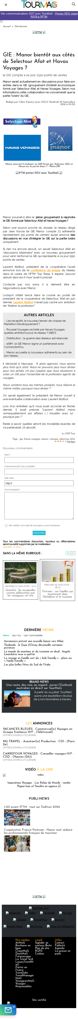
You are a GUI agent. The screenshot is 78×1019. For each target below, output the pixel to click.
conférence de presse (45, 270)
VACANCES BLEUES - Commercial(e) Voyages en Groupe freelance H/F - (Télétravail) (37, 730)
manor (44, 439)
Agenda (59, 948)
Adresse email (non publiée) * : (20, 466)
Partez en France (21, 969)
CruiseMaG (22, 951)
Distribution (21, 26)
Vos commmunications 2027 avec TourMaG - (39, 15)
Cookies (39, 953)
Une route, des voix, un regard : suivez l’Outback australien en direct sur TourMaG (39, 686)
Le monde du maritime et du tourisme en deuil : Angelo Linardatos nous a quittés (37, 653)
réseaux (54, 439)
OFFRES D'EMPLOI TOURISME (19, 735)
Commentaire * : (13, 489)
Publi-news (39, 799)
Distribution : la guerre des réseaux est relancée (37, 338)
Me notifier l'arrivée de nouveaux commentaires (34, 525)
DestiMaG (21, 953)
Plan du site (42, 948)
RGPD (38, 951)
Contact (59, 943)
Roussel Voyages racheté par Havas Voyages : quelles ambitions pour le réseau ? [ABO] (35, 331)
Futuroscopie (23, 956)
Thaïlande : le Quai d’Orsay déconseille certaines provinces (33, 646)
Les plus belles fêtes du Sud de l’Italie (27, 664)
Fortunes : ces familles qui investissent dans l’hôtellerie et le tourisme (57, 594)
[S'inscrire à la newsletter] (8, 1009)
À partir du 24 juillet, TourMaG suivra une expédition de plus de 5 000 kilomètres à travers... (53, 696)
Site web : (9, 478)
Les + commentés (33, 635)
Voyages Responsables (23, 985)
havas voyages (32, 439)
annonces (39, 723)
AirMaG (20, 943)
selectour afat (67, 439)
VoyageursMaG (24, 981)
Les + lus (16, 635)
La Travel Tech (24, 959)
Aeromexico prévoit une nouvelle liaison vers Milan (33, 641)
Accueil (6, 26)
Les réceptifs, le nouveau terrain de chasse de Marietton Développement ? (35, 322)
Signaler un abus (12, 546)
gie (21, 439)
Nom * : (8, 454)
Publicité (60, 945)
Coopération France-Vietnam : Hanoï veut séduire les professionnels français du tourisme (38, 831)
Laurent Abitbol (23, 302)
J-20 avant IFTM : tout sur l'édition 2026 (32, 807)
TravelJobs (21, 973)
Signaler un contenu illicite (43, 944)
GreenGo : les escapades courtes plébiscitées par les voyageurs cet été (20, 593)
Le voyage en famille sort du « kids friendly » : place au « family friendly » (38, 659)
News (6, 635)
